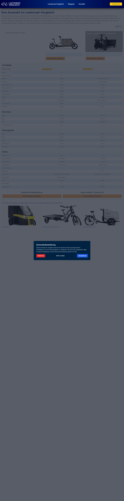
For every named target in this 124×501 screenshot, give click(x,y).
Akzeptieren (82, 256)
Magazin (71, 4)
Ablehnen (41, 256)
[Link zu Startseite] (10, 4)
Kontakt (82, 4)
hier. (75, 251)
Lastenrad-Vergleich (56, 4)
